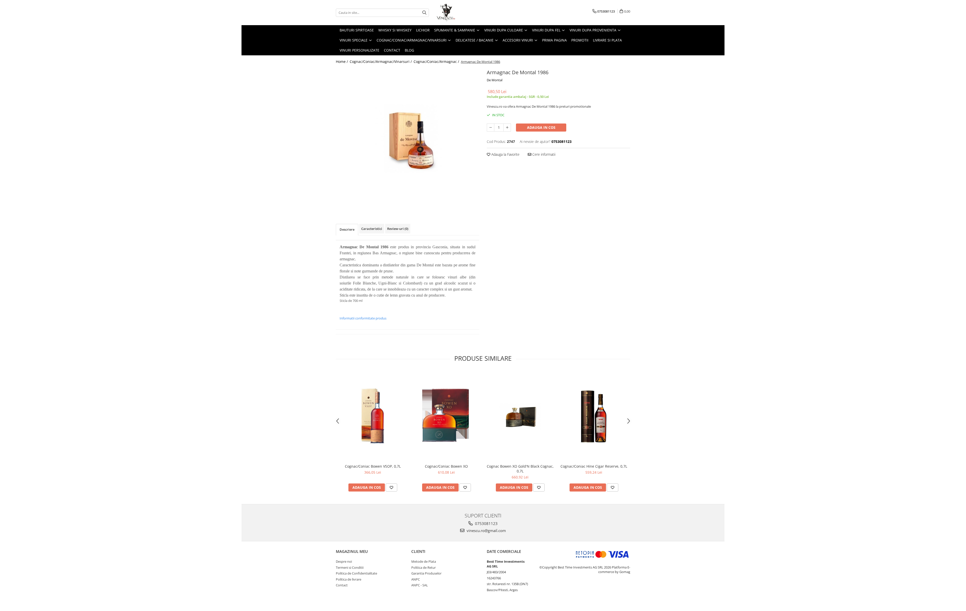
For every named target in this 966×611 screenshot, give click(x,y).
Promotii (579, 40)
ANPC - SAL (419, 585)
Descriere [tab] (347, 229)
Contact (392, 50)
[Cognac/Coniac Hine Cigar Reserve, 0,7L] (593, 416)
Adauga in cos (541, 127)
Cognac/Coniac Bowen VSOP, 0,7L (373, 466)
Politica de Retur (423, 567)
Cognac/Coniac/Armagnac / (437, 61)
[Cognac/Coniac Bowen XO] (446, 416)
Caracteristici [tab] (371, 228)
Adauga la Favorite (504, 154)
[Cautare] (424, 13)
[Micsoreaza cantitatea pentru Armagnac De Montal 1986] (490, 128)
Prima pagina (554, 40)
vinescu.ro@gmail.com (486, 530)
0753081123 (486, 523)
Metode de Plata (423, 561)
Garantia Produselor (426, 573)
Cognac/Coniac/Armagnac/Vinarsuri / (381, 61)
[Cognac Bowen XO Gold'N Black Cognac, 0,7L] (520, 416)
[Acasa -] (461, 12)
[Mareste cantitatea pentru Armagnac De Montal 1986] (507, 128)
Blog (409, 50)
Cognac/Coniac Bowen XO (446, 466)
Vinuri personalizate (359, 50)
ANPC (415, 579)
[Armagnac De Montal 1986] (407, 138)
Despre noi (344, 561)
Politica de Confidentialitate (356, 573)
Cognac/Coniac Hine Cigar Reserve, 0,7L (593, 466)
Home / (342, 61)
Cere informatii (543, 154)
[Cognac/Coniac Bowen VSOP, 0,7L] (372, 416)
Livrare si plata (607, 40)
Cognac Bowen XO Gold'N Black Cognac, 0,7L (520, 468)
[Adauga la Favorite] (391, 487)
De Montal (494, 80)
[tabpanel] (407, 138)
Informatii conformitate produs (363, 318)
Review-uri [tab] (397, 228)
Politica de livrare (348, 579)
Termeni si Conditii (350, 567)
